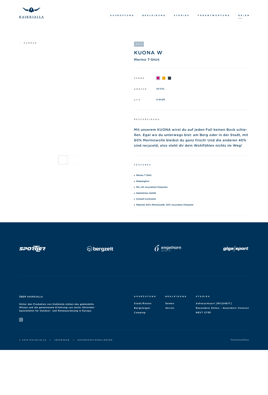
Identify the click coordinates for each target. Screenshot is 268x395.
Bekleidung (176, 296)
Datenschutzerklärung (95, 340)
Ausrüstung (145, 296)
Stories (203, 296)
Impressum (62, 340)
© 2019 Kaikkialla (32, 340)
